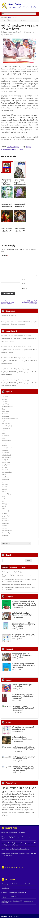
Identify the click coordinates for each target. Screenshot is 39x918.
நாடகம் (4, 482)
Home (9, 17)
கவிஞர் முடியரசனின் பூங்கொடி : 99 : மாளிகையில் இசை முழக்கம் (24, 748)
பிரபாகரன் (20, 149)
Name (24, 279)
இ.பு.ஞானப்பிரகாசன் (9, 802)
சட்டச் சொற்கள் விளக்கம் (23, 807)
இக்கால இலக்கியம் (7, 406)
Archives (3, 541)
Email (24, 283)
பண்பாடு (4, 491)
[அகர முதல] (19, 8)
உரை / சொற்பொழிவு (7, 426)
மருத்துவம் (5, 513)
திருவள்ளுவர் (7, 799)
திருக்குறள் (5, 470)
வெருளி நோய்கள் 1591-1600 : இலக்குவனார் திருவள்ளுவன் (16, 380)
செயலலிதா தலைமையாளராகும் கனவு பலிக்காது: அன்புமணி (7, 302)
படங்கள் (4, 487)
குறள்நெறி (5, 450)
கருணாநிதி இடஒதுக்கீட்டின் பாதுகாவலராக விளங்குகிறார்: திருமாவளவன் (29, 302)
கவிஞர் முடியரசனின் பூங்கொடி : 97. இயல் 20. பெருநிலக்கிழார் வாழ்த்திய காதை (23, 768)
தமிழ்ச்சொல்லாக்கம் (23, 799)
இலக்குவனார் (6, 416)
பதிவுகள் (5, 567)
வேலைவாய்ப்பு (6, 533)
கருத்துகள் (14, 567)
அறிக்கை (4, 399)
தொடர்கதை (5, 477)
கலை (3, 438)
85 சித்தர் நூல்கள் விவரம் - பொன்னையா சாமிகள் (15, 884)
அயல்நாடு (5, 397)
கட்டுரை (4, 431)
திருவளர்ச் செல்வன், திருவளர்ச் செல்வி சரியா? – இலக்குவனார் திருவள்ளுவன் (22, 696)
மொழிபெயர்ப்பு (6, 521)
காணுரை (4, 445)
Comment (4, 255)
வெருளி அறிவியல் (7, 530)
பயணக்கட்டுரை (6, 494)
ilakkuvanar (13, 791)
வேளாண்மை (5, 535)
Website (24, 288)
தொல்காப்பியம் (6, 479)
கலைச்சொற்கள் (6, 440)
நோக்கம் (4, 888)
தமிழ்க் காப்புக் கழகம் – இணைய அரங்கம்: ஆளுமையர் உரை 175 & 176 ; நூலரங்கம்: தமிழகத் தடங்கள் (19, 580)
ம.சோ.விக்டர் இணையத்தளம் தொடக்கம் (12, 892)
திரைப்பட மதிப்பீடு (7, 472)
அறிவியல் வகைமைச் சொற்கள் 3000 (23, 812)
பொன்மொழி (5, 511)
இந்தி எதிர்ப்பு (5, 411)
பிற (3, 501)
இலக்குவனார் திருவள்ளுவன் (12, 32)
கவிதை (4, 443)
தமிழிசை (4, 467)
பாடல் (3, 496)
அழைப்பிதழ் (5, 404)
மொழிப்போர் (5, 523)
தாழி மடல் (30, 794)
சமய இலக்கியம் (6, 457)
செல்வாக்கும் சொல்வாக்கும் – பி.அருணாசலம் (14, 572)
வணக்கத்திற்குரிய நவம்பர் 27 (8, 315)
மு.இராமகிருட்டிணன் (7, 516)
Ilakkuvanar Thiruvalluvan (19, 788)
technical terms (7, 810)
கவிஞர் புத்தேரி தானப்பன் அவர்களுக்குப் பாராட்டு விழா (16, 584)
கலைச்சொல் (17, 810)
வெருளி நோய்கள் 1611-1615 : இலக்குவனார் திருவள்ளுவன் (16, 346)
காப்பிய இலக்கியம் (7, 448)
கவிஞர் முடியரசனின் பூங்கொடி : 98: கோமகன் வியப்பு (24, 758)
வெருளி (4, 528)
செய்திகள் (15, 17)
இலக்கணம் (5, 414)
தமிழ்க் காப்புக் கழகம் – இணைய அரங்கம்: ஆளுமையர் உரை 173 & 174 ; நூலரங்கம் (23, 624)
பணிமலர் (4, 489)
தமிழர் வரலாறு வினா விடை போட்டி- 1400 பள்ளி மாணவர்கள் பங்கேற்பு (17, 901)
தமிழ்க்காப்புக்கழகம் (9, 805)
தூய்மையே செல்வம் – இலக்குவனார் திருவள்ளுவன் (22, 738)
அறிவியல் (4, 401)
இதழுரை (4, 409)
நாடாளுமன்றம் (5, 149)
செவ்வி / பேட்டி (6, 462)
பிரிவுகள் (23, 567)
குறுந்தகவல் (5, 452)
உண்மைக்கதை (6, 423)
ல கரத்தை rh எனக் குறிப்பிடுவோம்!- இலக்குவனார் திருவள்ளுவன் (23, 708)
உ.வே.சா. (5, 807)
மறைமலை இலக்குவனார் (24, 802)
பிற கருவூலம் (5, 504)
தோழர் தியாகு (26, 810)
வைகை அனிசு (30, 796)
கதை (3, 433)
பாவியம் (4, 499)
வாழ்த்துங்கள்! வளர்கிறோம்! (9, 897)
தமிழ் (14, 799)
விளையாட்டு (5, 526)
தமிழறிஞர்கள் (6, 465)
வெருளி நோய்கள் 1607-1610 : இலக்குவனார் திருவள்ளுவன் (16, 357)
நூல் (4, 791)
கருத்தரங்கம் (5, 436)
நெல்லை (13, 149)
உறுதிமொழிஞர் (6, 428)
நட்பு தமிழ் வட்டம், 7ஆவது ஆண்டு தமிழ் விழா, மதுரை (23, 635)
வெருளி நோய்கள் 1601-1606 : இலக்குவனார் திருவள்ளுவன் (16, 369)
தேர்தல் (16, 147)
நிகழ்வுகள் (5, 484)
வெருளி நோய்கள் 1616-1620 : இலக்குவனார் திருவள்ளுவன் (16, 335)
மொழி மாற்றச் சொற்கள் (23, 805)
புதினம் (4, 506)
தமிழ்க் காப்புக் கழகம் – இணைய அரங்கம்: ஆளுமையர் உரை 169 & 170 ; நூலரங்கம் (23, 665)
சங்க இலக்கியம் (6, 455)
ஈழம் (3, 421)
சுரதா (10, 812)
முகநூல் (4, 518)
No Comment (8, 35)
